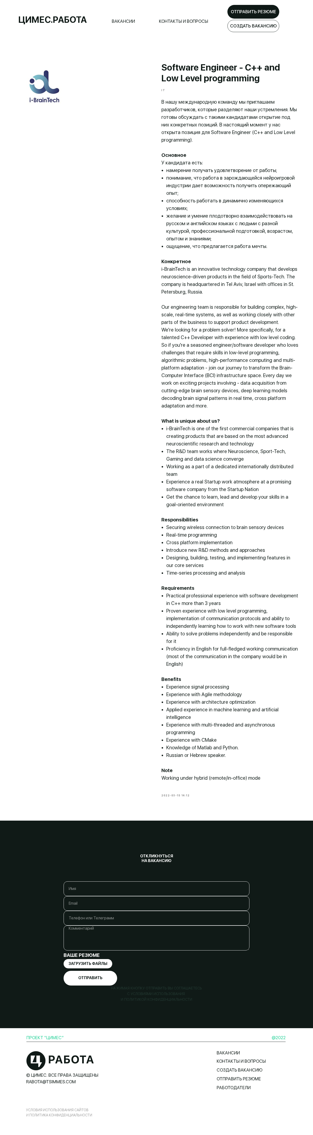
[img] (60, 1060)
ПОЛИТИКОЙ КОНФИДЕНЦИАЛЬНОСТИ (157, 999)
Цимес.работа (52, 19)
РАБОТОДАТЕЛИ (234, 1087)
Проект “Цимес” (45, 1037)
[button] (253, 26)
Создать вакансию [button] (239, 1070)
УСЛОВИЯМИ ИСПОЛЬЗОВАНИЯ (158, 994)
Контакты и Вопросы (183, 21)
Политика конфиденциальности (60, 1115)
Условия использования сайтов (57, 1110)
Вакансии (123, 21)
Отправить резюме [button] (239, 1078)
